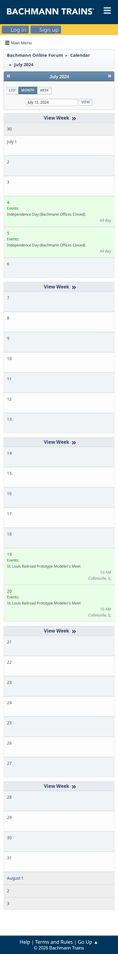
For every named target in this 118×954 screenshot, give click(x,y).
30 (9, 129)
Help (25, 942)
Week (44, 90)
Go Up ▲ (88, 942)
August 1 (15, 878)
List (12, 90)
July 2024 (59, 76)
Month (27, 90)
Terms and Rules (54, 942)
